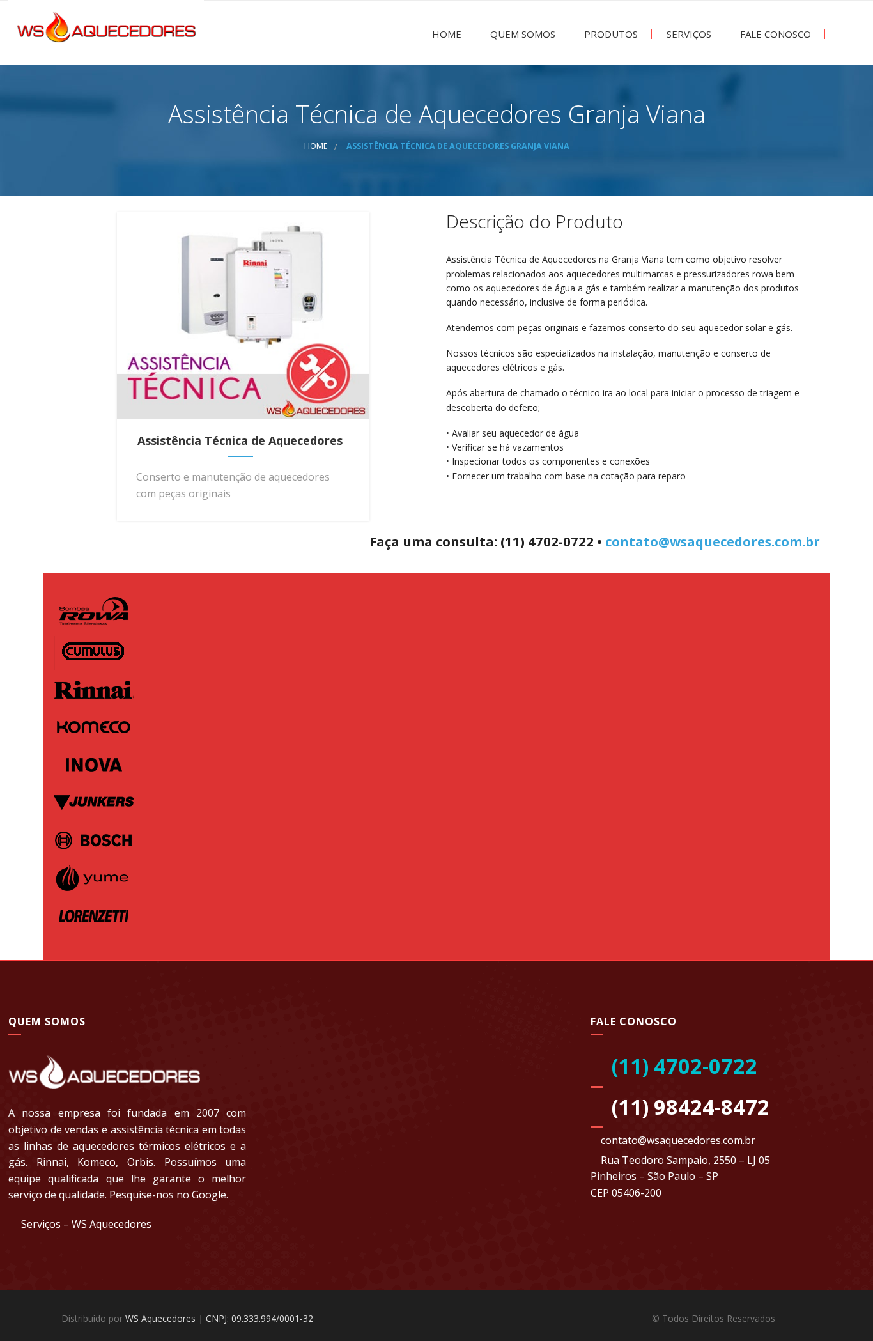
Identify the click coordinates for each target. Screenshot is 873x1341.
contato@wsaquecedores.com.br (712, 541)
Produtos (610, 34)
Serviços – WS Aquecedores (86, 1224)
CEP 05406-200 (626, 1193)
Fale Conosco (774, 34)
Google (209, 1195)
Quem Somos (521, 34)
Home (445, 34)
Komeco (96, 1162)
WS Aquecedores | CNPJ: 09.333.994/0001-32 (219, 1318)
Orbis (140, 1162)
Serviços (687, 34)
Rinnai (51, 1162)
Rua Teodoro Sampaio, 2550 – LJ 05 (685, 1160)
